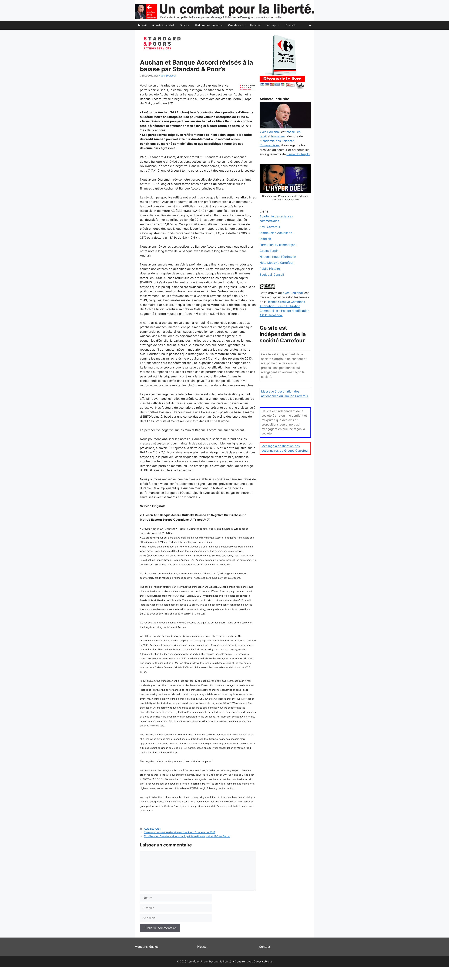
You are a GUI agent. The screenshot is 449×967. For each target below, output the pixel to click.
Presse (202, 946)
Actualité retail (152, 828)
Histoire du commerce (209, 25)
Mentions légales (147, 946)
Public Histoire (270, 268)
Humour (255, 25)
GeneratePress (263, 961)
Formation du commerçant (278, 245)
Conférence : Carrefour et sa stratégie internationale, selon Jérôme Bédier (187, 836)
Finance (184, 25)
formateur (278, 136)
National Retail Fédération (278, 256)
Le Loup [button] (271, 25)
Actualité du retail (163, 25)
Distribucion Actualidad (276, 233)
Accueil (142, 25)
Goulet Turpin (269, 250)
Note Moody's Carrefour (276, 262)
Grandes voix (236, 25)
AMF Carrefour (270, 227)
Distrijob (265, 239)
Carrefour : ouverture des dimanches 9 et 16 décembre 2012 (179, 832)
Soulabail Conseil (272, 274)
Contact (290, 25)
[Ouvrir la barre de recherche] (310, 25)
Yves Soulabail (293, 293)
